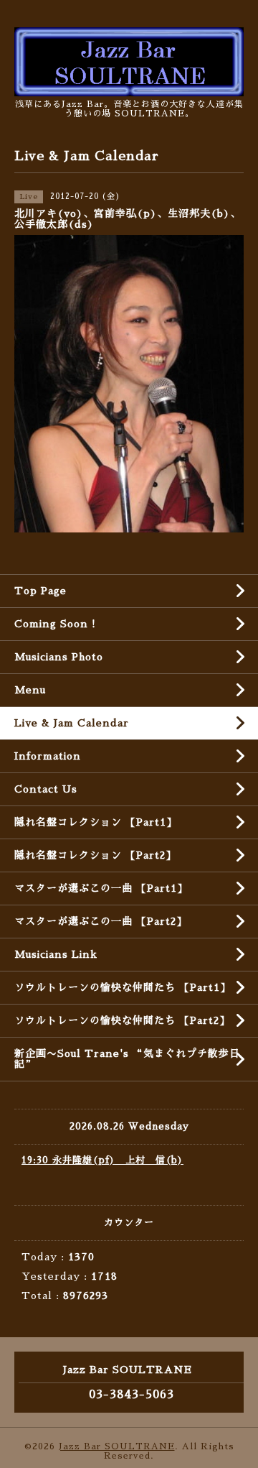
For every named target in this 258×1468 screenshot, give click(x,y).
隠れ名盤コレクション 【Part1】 (95, 822)
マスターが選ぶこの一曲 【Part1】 (101, 888)
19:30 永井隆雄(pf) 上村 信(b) (102, 1160)
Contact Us (45, 789)
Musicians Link (55, 954)
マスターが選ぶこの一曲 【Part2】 (100, 921)
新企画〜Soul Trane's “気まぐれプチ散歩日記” (127, 1058)
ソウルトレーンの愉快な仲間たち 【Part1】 (122, 987)
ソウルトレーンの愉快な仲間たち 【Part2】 (122, 1020)
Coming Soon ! (55, 624)
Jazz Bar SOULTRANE (117, 1446)
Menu (30, 690)
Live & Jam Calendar (71, 723)
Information (47, 756)
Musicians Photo (58, 657)
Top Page (40, 591)
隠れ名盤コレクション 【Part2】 (95, 855)
